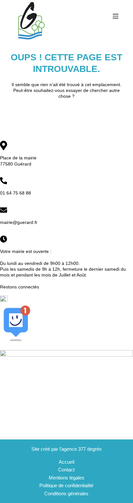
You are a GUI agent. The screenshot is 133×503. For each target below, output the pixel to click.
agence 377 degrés (81, 449)
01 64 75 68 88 (15, 193)
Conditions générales (66, 493)
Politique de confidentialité (66, 485)
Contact (66, 469)
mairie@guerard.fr (18, 222)
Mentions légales (66, 477)
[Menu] (115, 16)
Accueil (66, 462)
